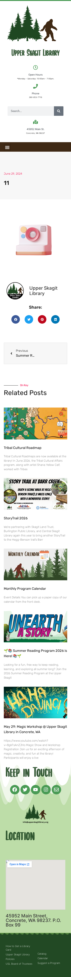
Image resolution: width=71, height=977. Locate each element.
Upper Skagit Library (36, 53)
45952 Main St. (35, 129)
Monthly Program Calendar (25, 589)
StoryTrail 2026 (16, 518)
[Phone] (35, 86)
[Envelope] (56, 789)
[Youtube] (35, 789)
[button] (7, 147)
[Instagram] (46, 789)
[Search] (58, 111)
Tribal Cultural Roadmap (23, 448)
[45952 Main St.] (35, 122)
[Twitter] (25, 789)
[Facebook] (15, 789)
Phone (35, 93)
